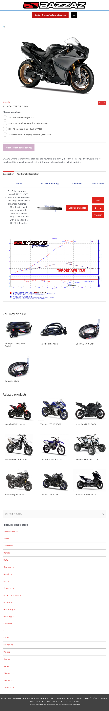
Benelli (7, 553)
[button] (50, 15)
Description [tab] (8, 174)
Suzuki (6, 666)
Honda (7, 602)
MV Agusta (8, 645)
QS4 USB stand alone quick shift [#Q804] (28, 123)
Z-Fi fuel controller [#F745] (21, 117)
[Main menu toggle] (74, 15)
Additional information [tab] (28, 174)
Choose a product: (12, 112)
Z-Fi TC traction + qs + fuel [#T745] (25, 129)
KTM (5, 631)
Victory (7, 680)
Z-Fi (98, 200)
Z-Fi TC (98, 207)
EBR (5, 581)
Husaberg (8, 609)
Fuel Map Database (77, 207)
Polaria (7, 652)
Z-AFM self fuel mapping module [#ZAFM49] (30, 134)
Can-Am (7, 567)
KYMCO (7, 638)
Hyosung (8, 616)
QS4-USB (98, 215)
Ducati (6, 574)
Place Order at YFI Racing (19, 147)
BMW (6, 560)
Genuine (7, 588)
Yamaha (7, 102)
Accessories (9, 532)
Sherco (7, 659)
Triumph (7, 673)
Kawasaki (8, 623)
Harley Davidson (11, 595)
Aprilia (6, 538)
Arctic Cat (8, 546)
